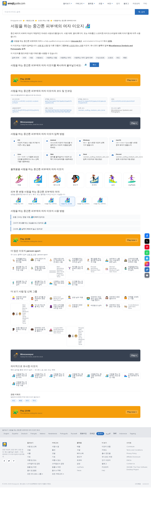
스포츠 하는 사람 (43, 21)
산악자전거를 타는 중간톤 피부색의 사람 (131, 260)
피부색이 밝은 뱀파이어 (112, 298)
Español (15, 434)
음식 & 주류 (56, 470)
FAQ (145, 3)
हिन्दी (114, 434)
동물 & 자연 (56, 467)
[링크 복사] (147, 269)
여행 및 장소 (31, 460)
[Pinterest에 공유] (147, 247)
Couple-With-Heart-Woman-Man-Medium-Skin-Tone (56, 330)
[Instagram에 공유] (147, 264)
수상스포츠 (100, 58)
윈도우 (79, 457)
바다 (27, 401)
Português (64, 434)
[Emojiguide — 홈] (4, 444)
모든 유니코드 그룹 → (35, 474)
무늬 (34, 401)
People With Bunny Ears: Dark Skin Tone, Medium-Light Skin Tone (76, 336)
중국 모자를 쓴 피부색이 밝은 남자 (38, 298)
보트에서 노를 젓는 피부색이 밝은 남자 (112, 260)
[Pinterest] (14, 461)
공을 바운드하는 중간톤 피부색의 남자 (38, 268)
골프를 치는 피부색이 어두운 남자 (19, 283)
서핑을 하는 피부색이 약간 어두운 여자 (38, 375)
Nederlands (52, 434)
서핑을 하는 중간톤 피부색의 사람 (75, 375)
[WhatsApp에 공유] (147, 252)
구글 (78, 450)
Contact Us (131, 464)
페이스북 (80, 453)
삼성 (78, 464)
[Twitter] (9, 461)
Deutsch (24, 434)
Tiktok (79, 470)
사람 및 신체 (30, 21)
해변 (125, 58)
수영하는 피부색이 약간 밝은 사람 (56, 283)
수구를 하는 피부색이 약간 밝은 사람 (75, 283)
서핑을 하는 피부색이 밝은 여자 (56, 375)
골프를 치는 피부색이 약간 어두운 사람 (19, 268)
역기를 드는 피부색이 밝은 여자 (75, 268)
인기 (118, 3)
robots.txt (146, 484)
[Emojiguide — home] (13, 3)
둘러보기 (67, 3)
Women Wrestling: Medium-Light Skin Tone (112, 269)
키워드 (104, 450)
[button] (26, 101)
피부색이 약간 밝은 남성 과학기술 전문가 (94, 298)
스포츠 (110, 58)
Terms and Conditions (135, 450)
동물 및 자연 (31, 467)
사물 (29, 453)
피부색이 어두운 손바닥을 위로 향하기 (38, 329)
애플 (78, 447)
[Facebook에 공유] (147, 235)
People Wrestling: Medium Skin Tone (93, 269)
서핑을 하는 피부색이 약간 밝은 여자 (19, 375)
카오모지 (136, 3)
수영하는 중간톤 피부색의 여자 (131, 375)
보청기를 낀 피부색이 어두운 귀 (19, 329)
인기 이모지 (106, 460)
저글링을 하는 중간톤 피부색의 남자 (131, 268)
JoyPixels (80, 467)
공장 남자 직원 (75, 297)
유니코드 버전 (107, 457)
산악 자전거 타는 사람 (38, 259)
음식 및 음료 (31, 470)
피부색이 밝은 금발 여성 (19, 298)
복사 (94, 65)
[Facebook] (4, 461)
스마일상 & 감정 (58, 464)
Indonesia (123, 434)
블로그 (126, 3)
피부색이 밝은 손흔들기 (75, 306)
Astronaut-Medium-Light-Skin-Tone (56, 298)
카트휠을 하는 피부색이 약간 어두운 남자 (75, 260)
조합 (101, 3)
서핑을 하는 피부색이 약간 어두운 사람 (19, 383)
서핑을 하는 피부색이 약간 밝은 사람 (112, 375)
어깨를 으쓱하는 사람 (131, 298)
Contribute (130, 447)
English (6, 434)
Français (34, 434)
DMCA (129, 460)
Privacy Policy (132, 453)
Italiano (42, 434)
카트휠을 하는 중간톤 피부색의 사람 (19, 260)
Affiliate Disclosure (133, 457)
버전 (110, 3)
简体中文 (83, 434)
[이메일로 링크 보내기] (147, 275)
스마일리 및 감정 (33, 464)
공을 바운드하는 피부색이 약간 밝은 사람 (56, 260)
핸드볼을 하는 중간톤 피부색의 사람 (94, 260)
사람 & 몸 (55, 447)
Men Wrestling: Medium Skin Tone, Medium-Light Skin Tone (56, 272)
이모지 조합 (106, 447)
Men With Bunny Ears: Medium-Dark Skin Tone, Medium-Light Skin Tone (20, 314)
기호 (29, 457)
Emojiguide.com (16, 21)
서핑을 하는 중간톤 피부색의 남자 (94, 375)
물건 (53, 450)
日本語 (92, 434)
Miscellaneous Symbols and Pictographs (121, 111)
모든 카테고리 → (58, 474)
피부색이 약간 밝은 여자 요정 (112, 306)
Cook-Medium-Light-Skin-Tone (131, 306)
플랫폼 (91, 3)
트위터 (79, 460)
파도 (13, 401)
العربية (108, 434)
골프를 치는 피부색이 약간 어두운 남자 (38, 283)
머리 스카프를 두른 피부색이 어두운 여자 (56, 306)
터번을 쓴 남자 (94, 305)
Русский (74, 434)
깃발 (29, 450)
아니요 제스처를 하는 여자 (38, 306)
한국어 (100, 434)
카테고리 (80, 3)
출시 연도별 (106, 453)
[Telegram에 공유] (147, 258)
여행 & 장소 (56, 460)
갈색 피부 (15, 58)
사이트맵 (138, 484)
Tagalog (133, 434)
